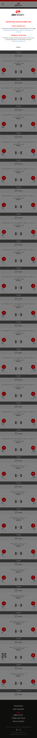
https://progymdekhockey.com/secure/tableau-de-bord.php (18, 31)
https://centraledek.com (18, 41)
